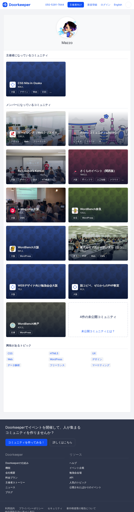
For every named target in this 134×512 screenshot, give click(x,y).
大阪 (13, 92)
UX (94, 353)
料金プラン (11, 477)
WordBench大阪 (28, 247)
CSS (44, 92)
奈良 (75, 217)
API (71, 477)
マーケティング (100, 365)
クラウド (90, 141)
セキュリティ (55, 508)
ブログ (9, 492)
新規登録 (92, 4)
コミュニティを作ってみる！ (26, 442)
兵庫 (13, 332)
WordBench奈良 (90, 209)
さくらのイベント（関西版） (98, 171)
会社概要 (10, 472)
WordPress (87, 217)
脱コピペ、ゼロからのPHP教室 (99, 285)
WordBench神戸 (28, 323)
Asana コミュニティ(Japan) (98, 132)
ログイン (105, 4)
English (118, 4)
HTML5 (45, 179)
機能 (7, 467)
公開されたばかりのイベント (85, 487)
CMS (22, 217)
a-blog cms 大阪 (28, 209)
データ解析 (14, 365)
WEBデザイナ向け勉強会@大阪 (38, 285)
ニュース (10, 487)
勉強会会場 (75, 472)
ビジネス (77, 141)
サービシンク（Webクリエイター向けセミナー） (49, 132)
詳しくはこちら (62, 442)
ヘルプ (73, 462)
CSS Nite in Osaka (30, 83)
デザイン (24, 92)
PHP (84, 256)
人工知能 (101, 179)
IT (100, 141)
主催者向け (76, 4)
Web (35, 92)
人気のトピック (78, 482)
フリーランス (39, 141)
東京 (75, 256)
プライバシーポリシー (31, 508)
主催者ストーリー (15, 482)
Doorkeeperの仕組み (17, 462)
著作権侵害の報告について (81, 508)
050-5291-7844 (54, 4)
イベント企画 (76, 467)
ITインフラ (87, 179)
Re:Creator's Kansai (31, 171)
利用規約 (10, 508)
